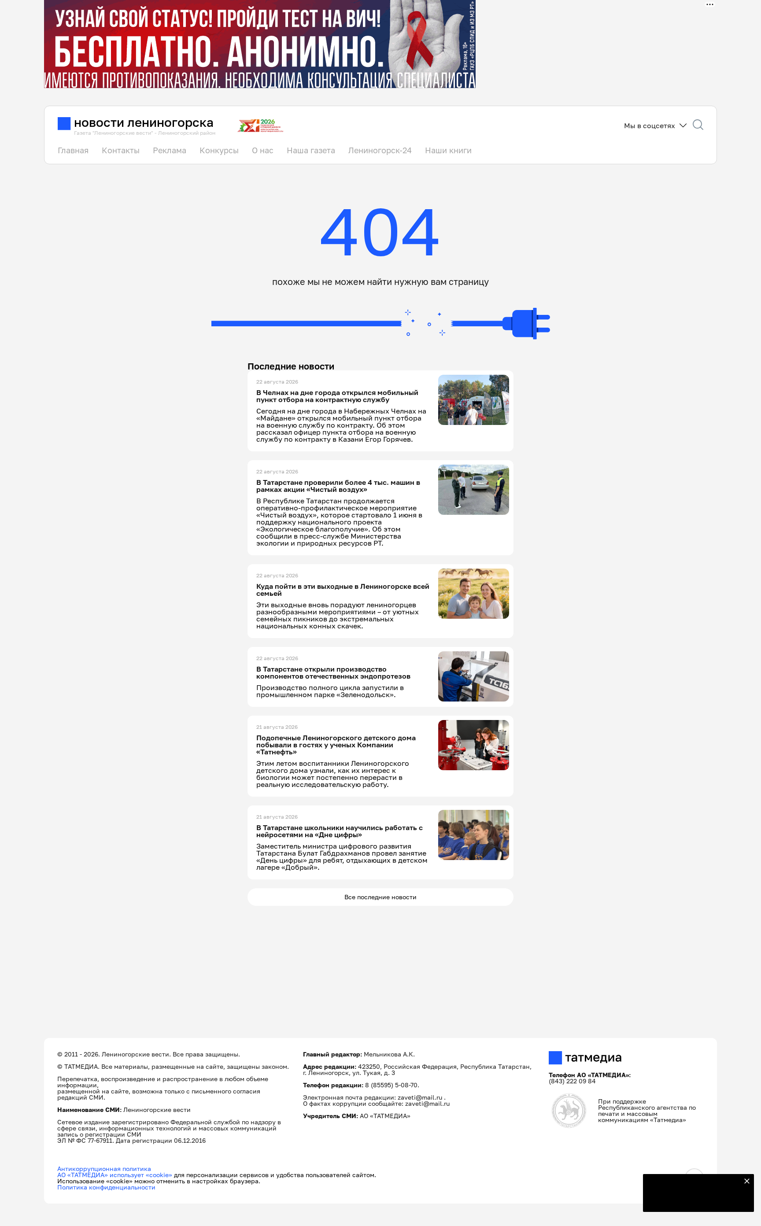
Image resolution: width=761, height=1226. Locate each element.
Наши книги (448, 150)
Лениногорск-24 (380, 150)
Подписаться (693, 1199)
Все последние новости (380, 897)
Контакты (121, 150)
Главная (73, 150)
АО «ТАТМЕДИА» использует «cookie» (114, 1174)
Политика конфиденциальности (106, 1187)
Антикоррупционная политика (104, 1168)
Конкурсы (219, 150)
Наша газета (311, 150)
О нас (262, 150)
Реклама (169, 150)
